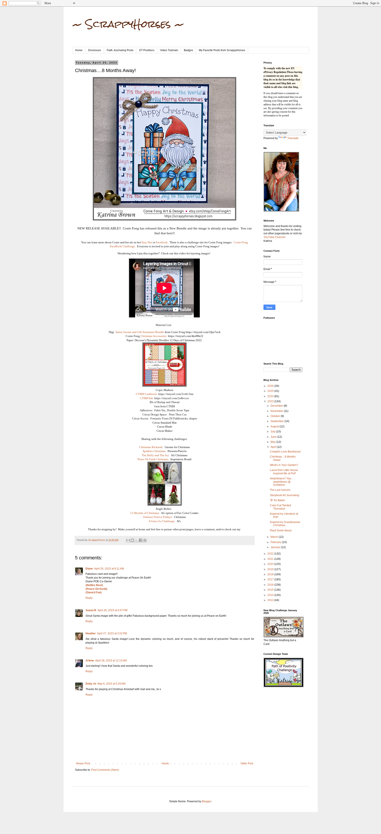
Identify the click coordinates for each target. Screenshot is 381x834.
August (275, 426)
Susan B (91, 610)
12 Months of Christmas (144, 513)
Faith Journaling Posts (120, 50)
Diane (89, 568)
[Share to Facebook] (140, 540)
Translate (293, 138)
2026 (270, 385)
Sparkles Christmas (154, 451)
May (273, 441)
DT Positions (146, 50)
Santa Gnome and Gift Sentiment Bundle (140, 332)
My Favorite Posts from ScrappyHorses (222, 50)
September (277, 421)
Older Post (247, 763)
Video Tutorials (169, 50)
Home (78, 50)
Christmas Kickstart (150, 447)
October (276, 416)
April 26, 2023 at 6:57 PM (112, 610)
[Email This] (128, 540)
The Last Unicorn (280, 489)
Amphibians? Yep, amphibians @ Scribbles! (281, 481)
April (274, 447)
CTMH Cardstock (146, 394)
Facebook (162, 242)
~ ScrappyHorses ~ (128, 24)
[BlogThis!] (132, 540)
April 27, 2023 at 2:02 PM (112, 633)
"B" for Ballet (277, 500)
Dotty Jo (91, 683)
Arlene (90, 660)
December (277, 405)
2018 (270, 574)
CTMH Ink (146, 398)
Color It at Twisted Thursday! (280, 507)
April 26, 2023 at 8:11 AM (109, 568)
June (274, 436)
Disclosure (94, 50)
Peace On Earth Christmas (153, 459)
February (276, 542)
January (276, 547)
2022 (270, 553)
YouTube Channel (274, 237)
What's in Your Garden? (284, 465)
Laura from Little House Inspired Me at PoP (284, 472)
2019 (270, 569)
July (273, 431)
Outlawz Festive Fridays (157, 517)
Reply (89, 597)
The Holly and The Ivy (155, 455)
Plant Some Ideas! (281, 530)
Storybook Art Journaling (284, 495)
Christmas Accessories (153, 336)
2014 (270, 595)
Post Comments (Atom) (105, 769)
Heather (91, 633)
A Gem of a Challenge (162, 521)
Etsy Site (147, 242)
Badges (188, 50)
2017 (270, 579)
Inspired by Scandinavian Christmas (285, 524)
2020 (270, 564)
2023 (270, 401)
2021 (270, 558)
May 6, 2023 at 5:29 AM (111, 683)
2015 (270, 589)
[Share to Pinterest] (145, 540)
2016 (270, 584)
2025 (270, 391)
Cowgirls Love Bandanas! (285, 451)
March (275, 536)
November (277, 411)
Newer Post (83, 763)
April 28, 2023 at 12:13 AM (111, 660)
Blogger (206, 801)
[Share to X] (136, 540)
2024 (270, 396)
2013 (270, 600)
